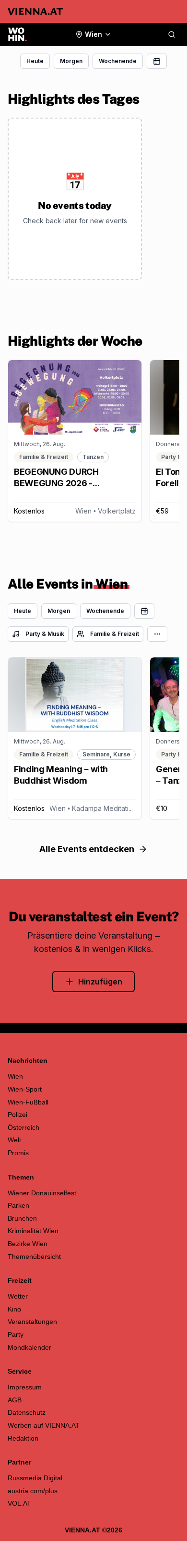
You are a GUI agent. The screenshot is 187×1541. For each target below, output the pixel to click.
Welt (14, 1140)
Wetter (18, 1296)
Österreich (23, 1127)
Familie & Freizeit (114, 633)
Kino (14, 1309)
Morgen (71, 61)
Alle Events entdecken (86, 849)
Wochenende (118, 61)
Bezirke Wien (27, 1243)
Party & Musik (44, 633)
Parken (18, 1205)
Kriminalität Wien (33, 1231)
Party (15, 1334)
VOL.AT (19, 1503)
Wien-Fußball (28, 1102)
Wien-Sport (25, 1089)
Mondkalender (29, 1347)
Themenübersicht (34, 1256)
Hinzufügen (100, 981)
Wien (15, 1076)
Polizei (17, 1114)
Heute (35, 61)
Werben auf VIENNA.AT (44, 1425)
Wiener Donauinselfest (42, 1193)
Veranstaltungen (32, 1321)
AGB (15, 1400)
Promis (18, 1153)
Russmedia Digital (35, 1478)
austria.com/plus (33, 1491)
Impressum (25, 1387)
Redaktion (23, 1438)
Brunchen (22, 1218)
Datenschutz (27, 1412)
